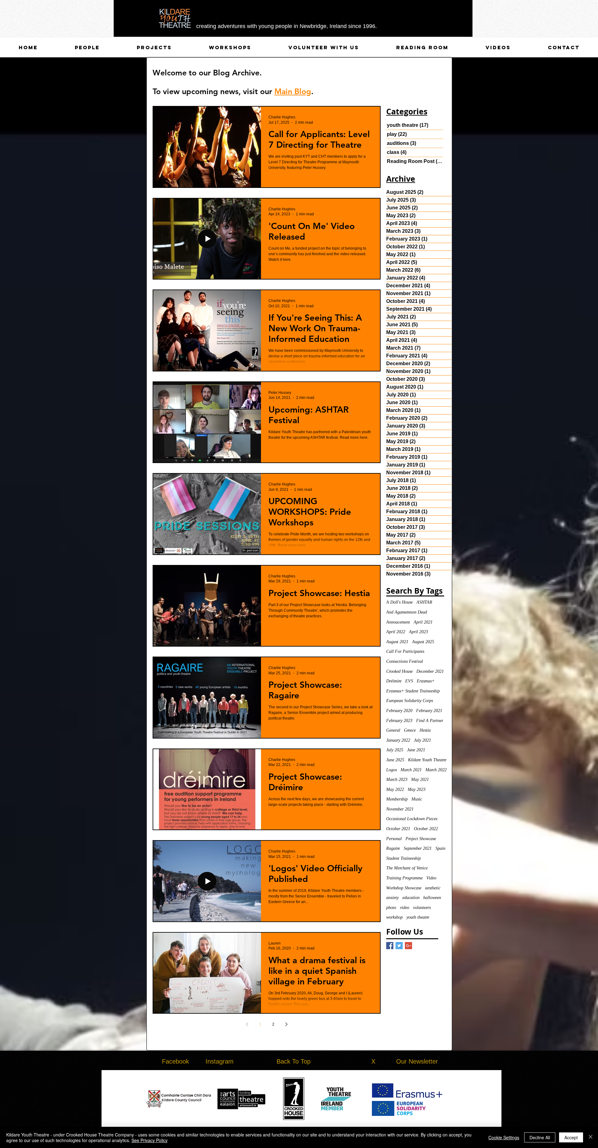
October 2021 (398, 828)
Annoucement (398, 622)
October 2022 (426, 828)
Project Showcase (421, 838)
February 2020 (399, 710)
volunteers (422, 907)
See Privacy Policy (149, 1140)
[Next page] (286, 1024)
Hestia (425, 730)
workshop (394, 917)
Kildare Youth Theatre (427, 760)
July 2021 (422, 740)
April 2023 (418, 631)
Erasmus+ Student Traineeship (413, 691)
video (404, 907)
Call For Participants (405, 651)
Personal (394, 838)
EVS (409, 681)
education (411, 897)
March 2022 (436, 770)
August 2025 (423, 641)
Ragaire (393, 848)
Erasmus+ (425, 681)
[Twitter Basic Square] (399, 945)
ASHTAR (424, 602)
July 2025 (394, 750)
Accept (571, 1137)
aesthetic (432, 888)
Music (416, 799)
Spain (440, 848)
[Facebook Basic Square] (389, 945)
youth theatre (417, 917)
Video (431, 878)
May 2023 (416, 789)
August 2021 (397, 641)
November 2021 (400, 809)
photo (391, 907)
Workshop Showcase (403, 888)
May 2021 (420, 779)
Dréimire (393, 681)
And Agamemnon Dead (406, 612)
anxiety (392, 897)
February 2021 (429, 710)
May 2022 (395, 789)
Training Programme (404, 878)
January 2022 (398, 740)
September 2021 (418, 848)
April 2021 (423, 622)
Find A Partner (429, 720)
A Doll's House (399, 602)
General (393, 730)
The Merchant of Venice (407, 868)
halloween (432, 897)
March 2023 (396, 779)
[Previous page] (247, 1024)
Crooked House (399, 671)
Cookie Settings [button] (503, 1137)
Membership (397, 799)
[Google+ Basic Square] (408, 945)
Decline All (539, 1137)
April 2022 (395, 631)
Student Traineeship (403, 858)
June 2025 (395, 760)
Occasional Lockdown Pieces (411, 818)
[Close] (590, 1137)
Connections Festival (404, 661)
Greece (410, 730)
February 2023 (399, 720)
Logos (391, 770)
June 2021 (416, 750)
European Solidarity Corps (409, 700)
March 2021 (411, 770)
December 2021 (430, 671)
